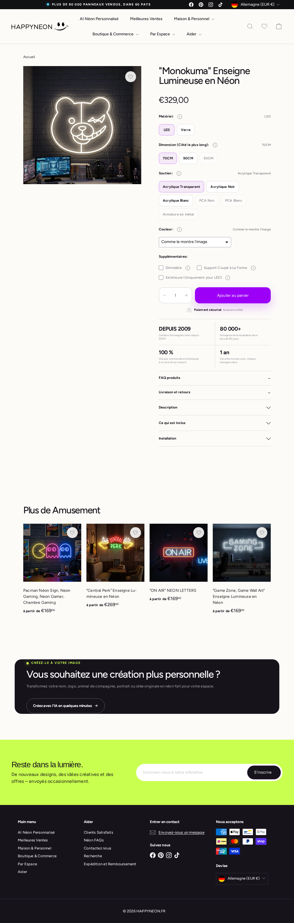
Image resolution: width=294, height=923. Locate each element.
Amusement (76, 510)
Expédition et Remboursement (110, 864)
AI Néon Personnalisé (99, 18)
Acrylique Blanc (176, 201)
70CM (168, 158)
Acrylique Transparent (181, 187)
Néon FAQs (94, 840)
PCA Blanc (233, 201)
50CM (209, 158)
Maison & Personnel (192, 18)
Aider (192, 34)
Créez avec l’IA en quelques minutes (62, 706)
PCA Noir (207, 201)
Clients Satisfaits (98, 832)
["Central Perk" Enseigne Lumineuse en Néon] (115, 569)
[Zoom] (82, 125)
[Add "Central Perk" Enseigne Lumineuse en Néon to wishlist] (135, 532)
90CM (188, 158)
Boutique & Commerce (113, 34)
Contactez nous (97, 848)
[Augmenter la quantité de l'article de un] (186, 295)
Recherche (93, 856)
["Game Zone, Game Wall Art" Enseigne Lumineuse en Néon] (242, 572)
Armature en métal (178, 214)
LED (167, 130)
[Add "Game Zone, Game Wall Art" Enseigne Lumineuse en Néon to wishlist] (261, 532)
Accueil (29, 57)
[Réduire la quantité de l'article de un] (164, 295)
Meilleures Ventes (146, 18)
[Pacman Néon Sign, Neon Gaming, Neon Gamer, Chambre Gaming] (52, 572)
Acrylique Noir (222, 187)
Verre (186, 130)
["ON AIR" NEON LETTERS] (179, 566)
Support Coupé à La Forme (229, 268)
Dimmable (177, 268)
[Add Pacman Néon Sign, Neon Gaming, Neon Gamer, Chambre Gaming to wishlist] (72, 532)
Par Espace (160, 34)
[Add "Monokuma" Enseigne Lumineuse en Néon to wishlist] (130, 76)
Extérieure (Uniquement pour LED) (197, 277)
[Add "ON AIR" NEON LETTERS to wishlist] (198, 532)
